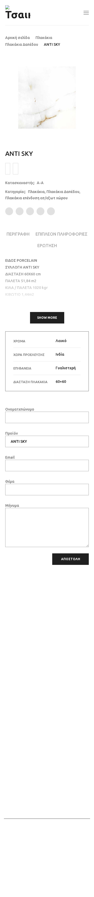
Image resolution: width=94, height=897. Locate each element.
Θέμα (9, 481)
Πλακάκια (44, 38)
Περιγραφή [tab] (18, 234)
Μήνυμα (12, 505)
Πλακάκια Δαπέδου (21, 44)
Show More (47, 317)
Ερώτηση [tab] (47, 245)
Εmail (10, 457)
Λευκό (61, 341)
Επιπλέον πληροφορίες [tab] (61, 234)
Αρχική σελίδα (17, 38)
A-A (40, 183)
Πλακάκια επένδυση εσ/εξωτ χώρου (36, 198)
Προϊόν (11, 433)
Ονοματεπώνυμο (19, 409)
